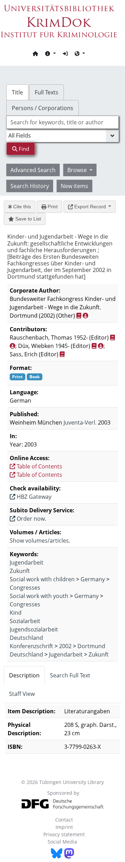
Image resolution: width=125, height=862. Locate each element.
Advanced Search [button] (33, 170)
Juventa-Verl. (80, 422)
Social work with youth (39, 596)
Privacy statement (64, 834)
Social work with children (42, 579)
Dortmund (91, 646)
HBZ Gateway (33, 496)
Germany (93, 579)
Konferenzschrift (31, 646)
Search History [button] (29, 186)
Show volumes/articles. (40, 540)
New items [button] (74, 186)
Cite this (21, 206)
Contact (64, 819)
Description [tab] (24, 675)
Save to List (27, 219)
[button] (50, 53)
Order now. (30, 518)
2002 (65, 646)
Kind (16, 612)
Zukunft (20, 571)
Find (23, 148)
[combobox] (62, 122)
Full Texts (46, 92)
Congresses (25, 587)
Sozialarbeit (25, 621)
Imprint (64, 827)
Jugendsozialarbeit (34, 629)
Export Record (90, 206)
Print (52, 206)
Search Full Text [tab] (70, 675)
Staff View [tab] (22, 694)
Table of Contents (38, 466)
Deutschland (26, 638)
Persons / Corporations (42, 108)
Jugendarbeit (26, 562)
